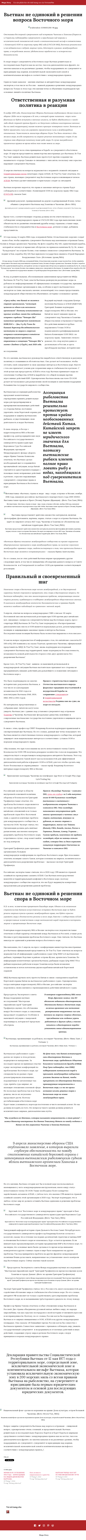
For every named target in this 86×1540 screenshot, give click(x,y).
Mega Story (6, 3)
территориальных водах (15, 174)
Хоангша (8, 715)
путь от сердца (55, 794)
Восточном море (44, 227)
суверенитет (61, 694)
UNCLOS (8, 194)
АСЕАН (7, 180)
